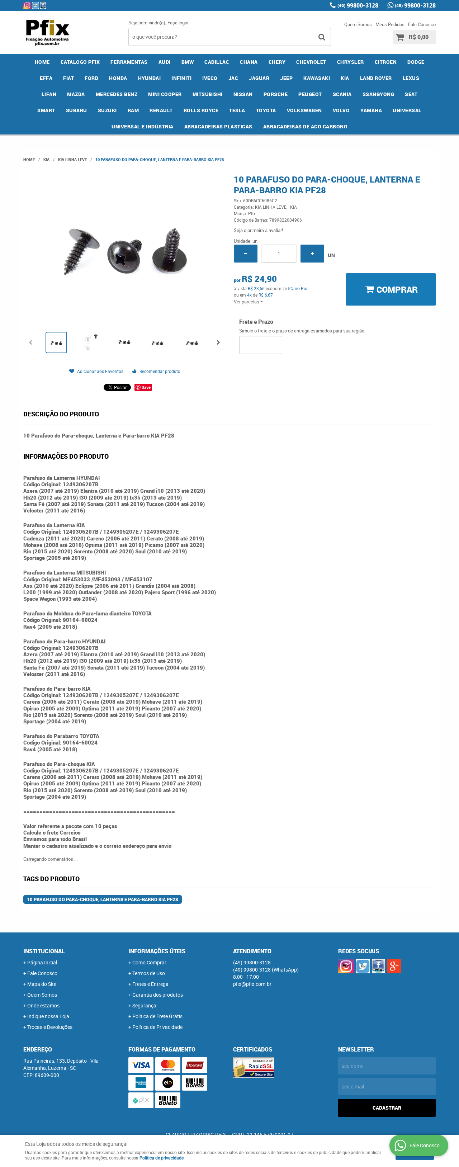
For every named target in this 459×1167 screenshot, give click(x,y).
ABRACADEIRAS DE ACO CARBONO (305, 126)
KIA (345, 78)
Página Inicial (42, 962)
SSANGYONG (378, 94)
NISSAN (243, 94)
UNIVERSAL (407, 110)
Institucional (44, 951)
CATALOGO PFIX (80, 61)
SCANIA (342, 94)
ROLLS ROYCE (201, 110)
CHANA (249, 61)
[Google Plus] (394, 966)
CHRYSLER (350, 61)
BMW (187, 61)
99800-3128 (357, 5)
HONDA (118, 78)
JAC (233, 78)
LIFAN (49, 94)
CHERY (277, 61)
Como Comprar (149, 962)
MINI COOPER (165, 94)
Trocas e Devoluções (49, 1027)
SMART (46, 110)
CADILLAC (216, 61)
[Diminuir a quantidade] (245, 254)
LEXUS (411, 78)
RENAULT (161, 110)
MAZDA (76, 94)
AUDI (164, 61)
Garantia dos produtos (157, 994)
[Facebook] (43, 5)
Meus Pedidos (389, 24)
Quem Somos (358, 24)
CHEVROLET (311, 61)
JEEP (286, 78)
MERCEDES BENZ (117, 94)
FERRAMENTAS (129, 61)
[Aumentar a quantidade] (312, 254)
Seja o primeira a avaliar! (258, 230)
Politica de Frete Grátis (157, 1016)
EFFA (46, 78)
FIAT (68, 78)
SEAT (411, 94)
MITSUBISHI (208, 94)
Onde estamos (43, 1005)
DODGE (416, 61)
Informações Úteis (156, 951)
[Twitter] (35, 5)
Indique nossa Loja (48, 1016)
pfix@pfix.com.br (252, 984)
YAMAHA (371, 110)
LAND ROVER (376, 78)
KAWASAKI (316, 78)
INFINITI (181, 78)
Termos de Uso (148, 973)
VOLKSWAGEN (304, 110)
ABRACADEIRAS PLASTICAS (218, 126)
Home (42, 61)
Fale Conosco (422, 24)
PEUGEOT (310, 94)
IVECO (210, 78)
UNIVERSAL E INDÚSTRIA (143, 126)
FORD (91, 78)
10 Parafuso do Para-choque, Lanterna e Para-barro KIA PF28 (102, 899)
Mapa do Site (41, 984)
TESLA (237, 110)
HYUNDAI (149, 78)
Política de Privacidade (157, 1027)
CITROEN (386, 61)
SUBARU (76, 110)
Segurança (144, 1005)
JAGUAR (259, 78)
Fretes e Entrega (150, 984)
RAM (133, 110)
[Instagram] (27, 5)
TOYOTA (266, 110)
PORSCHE (276, 94)
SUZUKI (107, 110)
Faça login (177, 22)
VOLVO (341, 110)
